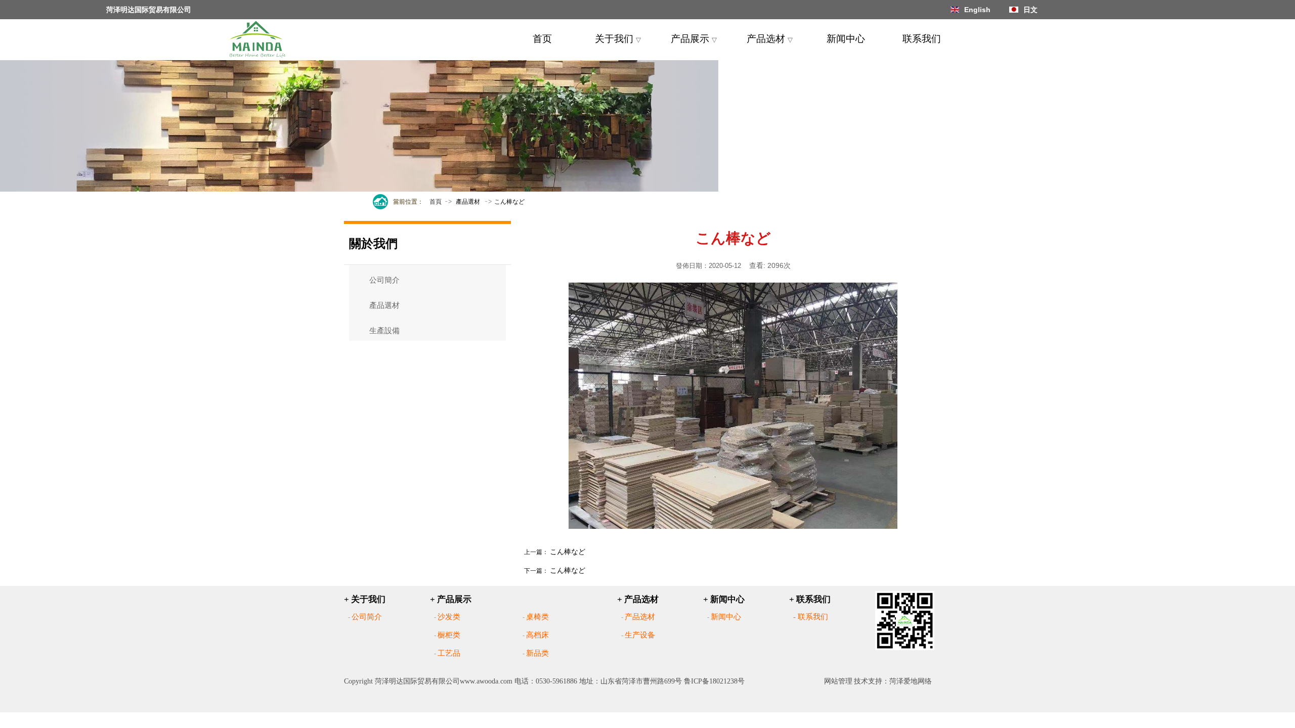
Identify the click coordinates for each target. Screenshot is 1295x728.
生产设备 (640, 635)
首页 (542, 38)
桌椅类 (537, 617)
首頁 (435, 201)
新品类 (537, 653)
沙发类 (449, 617)
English (977, 10)
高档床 (537, 635)
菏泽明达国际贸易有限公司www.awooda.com (443, 681)
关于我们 (618, 38)
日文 (1030, 10)
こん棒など (567, 552)
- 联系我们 (810, 617)
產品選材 (468, 201)
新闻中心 (846, 38)
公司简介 (367, 617)
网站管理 (838, 681)
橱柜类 (449, 635)
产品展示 (694, 38)
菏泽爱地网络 (910, 681)
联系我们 (921, 38)
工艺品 (449, 653)
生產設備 (384, 331)
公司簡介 (384, 280)
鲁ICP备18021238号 (714, 681)
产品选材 (770, 38)
